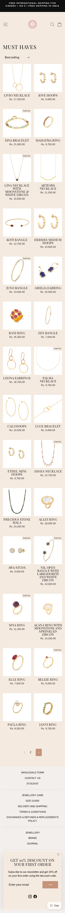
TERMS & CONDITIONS (32, 812)
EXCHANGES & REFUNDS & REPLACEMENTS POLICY (33, 819)
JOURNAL (32, 843)
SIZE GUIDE (32, 801)
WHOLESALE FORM (32, 772)
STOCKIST (33, 783)
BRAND (32, 838)
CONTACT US (32, 778)
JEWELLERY (32, 832)
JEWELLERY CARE (32, 795)
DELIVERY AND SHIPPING (32, 806)
